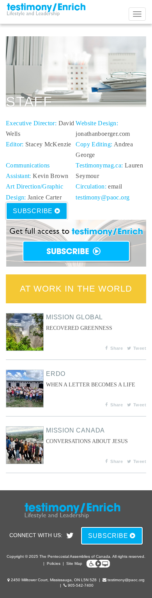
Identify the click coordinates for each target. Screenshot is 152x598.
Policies (53, 563)
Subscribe (34, 211)
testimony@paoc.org (102, 197)
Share (116, 348)
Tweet (139, 348)
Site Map (74, 563)
